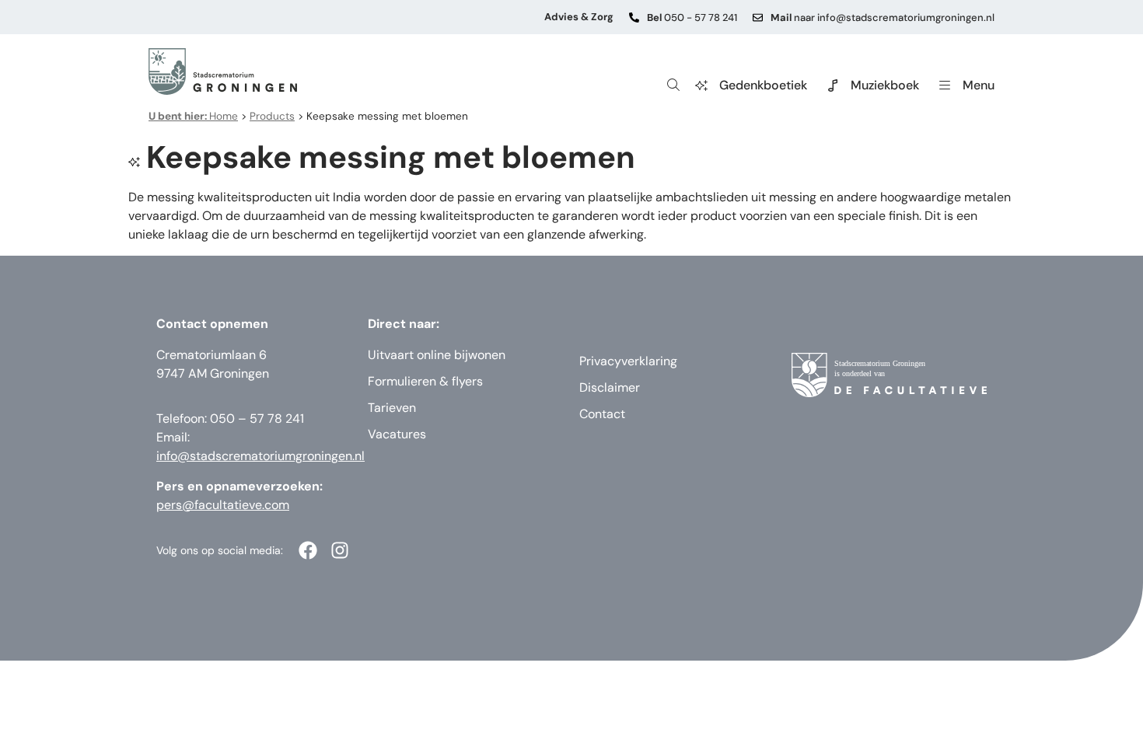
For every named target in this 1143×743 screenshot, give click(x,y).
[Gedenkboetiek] (701, 85)
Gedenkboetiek (763, 85)
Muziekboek (885, 85)
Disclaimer (609, 387)
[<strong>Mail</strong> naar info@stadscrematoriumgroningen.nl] (758, 17)
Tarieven (392, 407)
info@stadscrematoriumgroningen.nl (260, 456)
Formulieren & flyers (425, 381)
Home (193, 116)
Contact (602, 414)
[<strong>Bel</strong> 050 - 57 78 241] (634, 17)
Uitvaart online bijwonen (436, 355)
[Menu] (945, 85)
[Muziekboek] (833, 85)
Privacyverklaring (628, 361)
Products (272, 116)
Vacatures (397, 434)
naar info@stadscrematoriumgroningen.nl (882, 17)
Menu (978, 85)
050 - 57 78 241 (692, 17)
